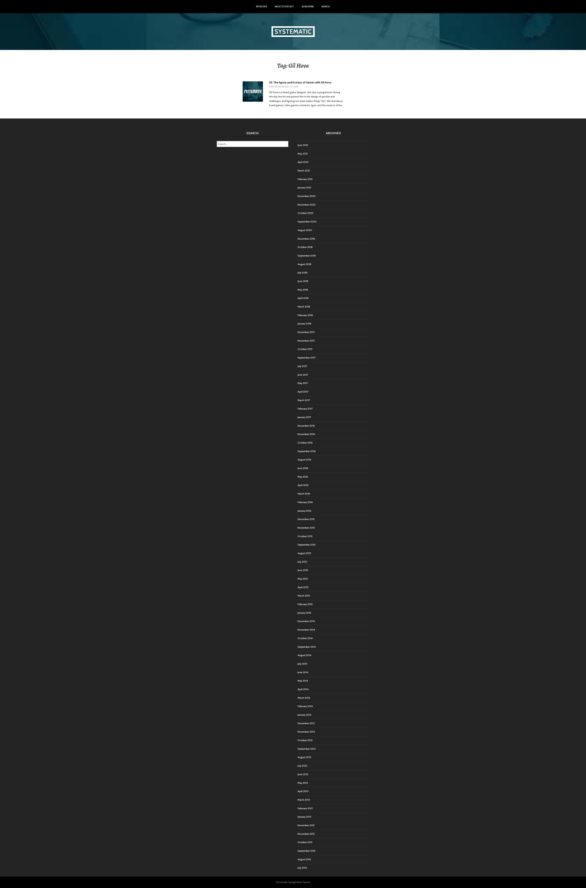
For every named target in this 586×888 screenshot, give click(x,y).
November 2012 (306, 833)
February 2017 (305, 408)
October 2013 (305, 740)
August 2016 (304, 459)
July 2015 (302, 561)
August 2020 (305, 230)
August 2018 (304, 264)
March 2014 (304, 697)
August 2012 (304, 859)
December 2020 (307, 196)
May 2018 (303, 289)
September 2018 (307, 255)
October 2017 (305, 349)
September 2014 (307, 646)
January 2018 (304, 323)
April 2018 (303, 298)
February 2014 (305, 706)
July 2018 (302, 272)
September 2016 (307, 451)
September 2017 (306, 357)
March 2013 (304, 799)
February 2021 (305, 179)
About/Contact (284, 6)
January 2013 (304, 816)
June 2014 (303, 672)
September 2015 (306, 544)
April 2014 (303, 689)
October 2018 (305, 247)
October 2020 (305, 213)
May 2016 (303, 476)
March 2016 (304, 493)
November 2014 (306, 629)
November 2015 (306, 527)
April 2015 (303, 587)
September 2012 (306, 850)
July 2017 (302, 366)
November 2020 (307, 204)
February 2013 (305, 808)
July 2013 (302, 765)
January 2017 (304, 417)
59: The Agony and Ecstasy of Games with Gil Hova (300, 82)
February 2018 (305, 315)
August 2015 (304, 553)
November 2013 (306, 731)
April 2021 (303, 162)
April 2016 (303, 485)
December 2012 (306, 825)
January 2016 (304, 510)
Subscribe (308, 6)
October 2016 (305, 442)
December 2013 (306, 723)
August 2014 (304, 655)
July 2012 (302, 867)
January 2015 (304, 612)
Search (325, 6)
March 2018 (304, 306)
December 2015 (306, 519)
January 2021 (304, 187)
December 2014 (306, 621)
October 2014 (305, 638)
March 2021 (304, 170)
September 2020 (307, 221)
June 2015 (303, 570)
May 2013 (303, 782)
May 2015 (303, 578)
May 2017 (303, 383)
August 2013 (304, 757)
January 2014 (304, 714)
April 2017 (303, 391)
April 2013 (303, 791)
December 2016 (306, 425)
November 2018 (306, 238)
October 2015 (305, 536)
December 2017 (306, 332)
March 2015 (304, 595)
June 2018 (303, 281)
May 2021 (303, 153)
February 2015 (305, 604)
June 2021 (303, 145)
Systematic (293, 31)
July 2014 (302, 663)
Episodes (261, 6)
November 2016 (306, 434)
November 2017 (306, 340)
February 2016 (305, 502)
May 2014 (303, 680)
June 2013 (303, 774)
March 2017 (304, 400)
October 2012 (305, 842)
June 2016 (303, 468)
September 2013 (307, 748)
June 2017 (303, 374)
